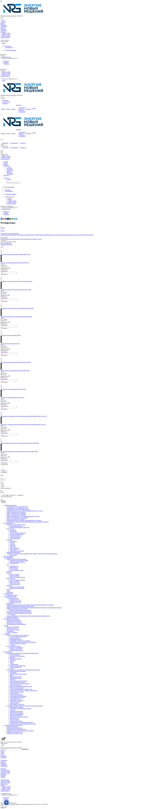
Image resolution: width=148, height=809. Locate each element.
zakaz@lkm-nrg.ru (5, 37)
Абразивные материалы (16, 235)
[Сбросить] (2, 499)
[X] (8, 219)
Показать (3, 501)
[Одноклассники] (4, 219)
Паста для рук (38, 239)
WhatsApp (6, 63)
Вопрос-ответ (4, 784)
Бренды (3, 755)
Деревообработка (36, 235)
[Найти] (2, 19)
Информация (4, 766)
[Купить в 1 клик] (1, 251)
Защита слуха (30, 239)
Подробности (4, 271)
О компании (4, 760)
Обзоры (3, 785)
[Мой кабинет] (1, 141)
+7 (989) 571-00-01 (6, 33)
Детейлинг (83, 235)
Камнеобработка (45, 235)
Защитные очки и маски (20, 239)
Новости (3, 761)
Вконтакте (6, 61)
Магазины (3, 768)
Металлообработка (27, 235)
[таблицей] (3, 246)
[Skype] (14, 219)
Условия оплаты (5, 770)
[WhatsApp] (12, 219)
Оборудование (90, 235)
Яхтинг (64, 235)
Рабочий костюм (10, 239)
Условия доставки (5, 771)
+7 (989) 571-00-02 (5, 36)
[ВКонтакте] (1, 219)
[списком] (2, 246)
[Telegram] (17, 219)
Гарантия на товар (5, 773)
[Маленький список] (1, 247)
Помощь (3, 777)
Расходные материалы (56, 235)
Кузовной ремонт (5, 235)
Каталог (3, 750)
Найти (2, 807)
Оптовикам (4, 756)
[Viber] (10, 219)
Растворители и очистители (73, 235)
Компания (9, 168)
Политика (3, 775)
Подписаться (25, 749)
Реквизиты (3, 763)
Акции (2, 752)
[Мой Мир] (6, 219)
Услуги (2, 753)
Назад (9, 167)
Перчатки (3, 239)
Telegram (6, 62)
